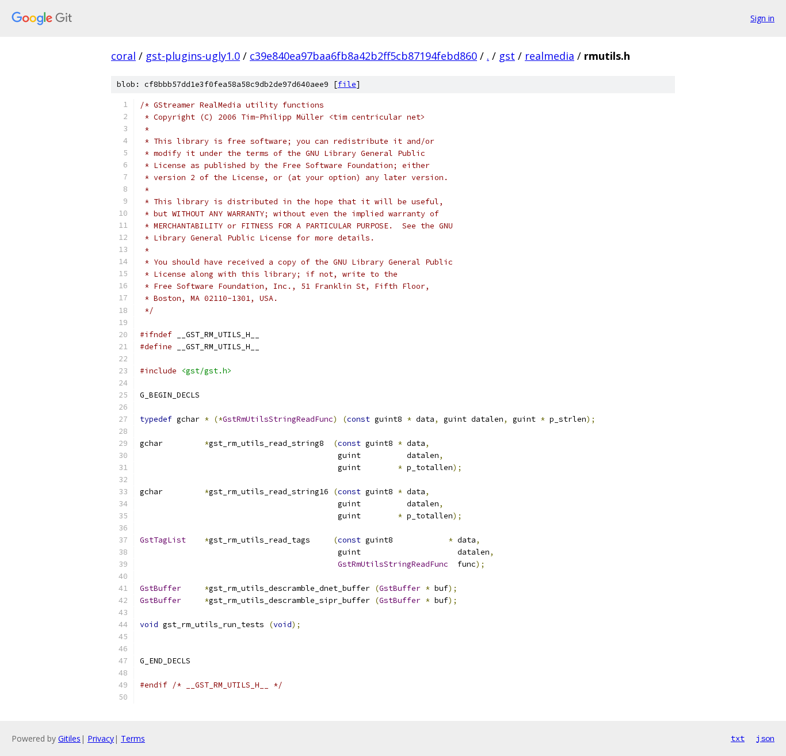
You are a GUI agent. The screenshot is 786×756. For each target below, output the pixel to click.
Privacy (100, 738)
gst (507, 56)
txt (738, 738)
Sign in (762, 18)
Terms (133, 738)
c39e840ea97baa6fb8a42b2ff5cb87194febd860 (363, 56)
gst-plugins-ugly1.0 (193, 56)
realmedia (549, 56)
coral (123, 56)
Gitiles (69, 738)
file (347, 84)
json (765, 738)
